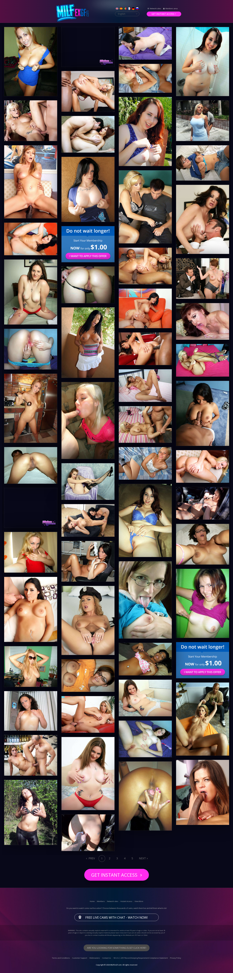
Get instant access (163, 14)
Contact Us (106, 958)
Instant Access (126, 901)
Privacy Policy (175, 958)
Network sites (155, 8)
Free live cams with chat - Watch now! (116, 917)
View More (139, 901)
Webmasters (94, 958)
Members (101, 901)
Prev (91, 858)
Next (142, 858)
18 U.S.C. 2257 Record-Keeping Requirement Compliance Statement (140, 958)
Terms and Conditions (61, 958)
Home (92, 901)
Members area (171, 8)
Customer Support (79, 958)
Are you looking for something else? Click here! (116, 947)
